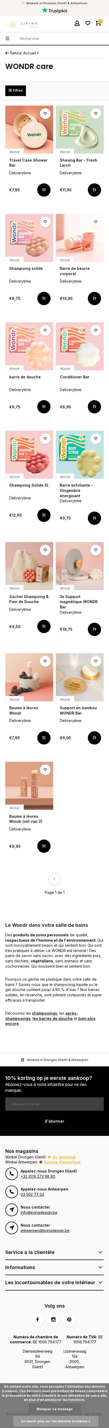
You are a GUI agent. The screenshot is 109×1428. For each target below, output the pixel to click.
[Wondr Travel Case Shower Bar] (29, 130)
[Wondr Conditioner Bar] (80, 346)
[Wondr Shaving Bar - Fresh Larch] (80, 130)
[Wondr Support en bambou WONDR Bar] (80, 677)
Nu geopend (64, 1157)
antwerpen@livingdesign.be (45, 1230)
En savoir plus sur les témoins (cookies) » (55, 1421)
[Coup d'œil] (44, 190)
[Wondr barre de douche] (29, 346)
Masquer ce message (55, 1409)
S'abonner (54, 1121)
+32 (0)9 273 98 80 (38, 1176)
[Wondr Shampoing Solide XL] (29, 455)
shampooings (44, 1013)
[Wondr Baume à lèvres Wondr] (29, 677)
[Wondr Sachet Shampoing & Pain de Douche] (29, 566)
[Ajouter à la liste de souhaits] (45, 113)
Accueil (29, 53)
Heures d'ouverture (62, 1162)
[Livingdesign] (21, 24)
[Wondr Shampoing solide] (29, 238)
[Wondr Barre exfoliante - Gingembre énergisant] (80, 455)
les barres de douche (53, 1018)
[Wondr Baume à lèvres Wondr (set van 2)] (29, 786)
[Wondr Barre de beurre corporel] (80, 238)
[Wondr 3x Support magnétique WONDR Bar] (80, 566)
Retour (16, 53)
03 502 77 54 (32, 1194)
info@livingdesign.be (39, 1212)
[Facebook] (37, 1319)
